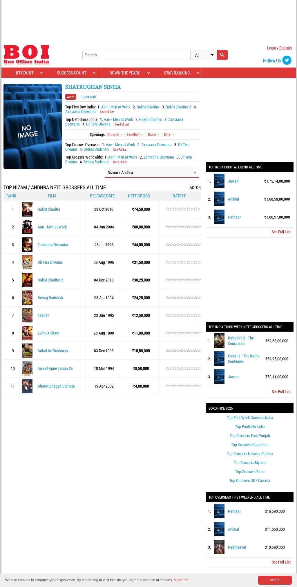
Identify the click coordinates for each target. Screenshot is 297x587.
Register (285, 47)
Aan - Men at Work (115, 107)
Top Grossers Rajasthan (250, 444)
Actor (71, 96)
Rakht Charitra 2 (178, 107)
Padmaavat (237, 547)
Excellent (134, 134)
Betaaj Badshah (96, 149)
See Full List (107, 112)
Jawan (233, 181)
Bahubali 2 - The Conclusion (241, 340)
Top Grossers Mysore (250, 462)
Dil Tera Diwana (98, 124)
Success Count (71, 73)
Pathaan (235, 217)
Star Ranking (177, 73)
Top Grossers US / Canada (249, 480)
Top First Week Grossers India (250, 417)
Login (271, 47)
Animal (233, 199)
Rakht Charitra (148, 107)
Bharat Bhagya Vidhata (56, 386)
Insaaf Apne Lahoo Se (55, 368)
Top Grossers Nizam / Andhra (250, 453)
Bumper (113, 134)
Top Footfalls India (250, 426)
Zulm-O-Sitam (48, 333)
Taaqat (43, 315)
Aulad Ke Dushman (53, 350)
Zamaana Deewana (80, 111)
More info (181, 580)
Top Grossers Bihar (250, 471)
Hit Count (24, 73)
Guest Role (89, 96)
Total (167, 134)
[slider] (183, 209)
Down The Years (125, 73)
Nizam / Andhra (120, 172)
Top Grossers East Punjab (250, 435)
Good (152, 134)
